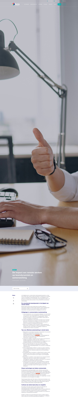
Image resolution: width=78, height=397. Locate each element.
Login (64, 4)
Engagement (14, 269)
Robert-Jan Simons (16, 280)
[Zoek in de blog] (27, 288)
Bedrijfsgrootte (33, 4)
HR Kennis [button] (40, 4)
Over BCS (50, 4)
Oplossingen (26, 4)
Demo (59, 4)
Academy (45, 4)
